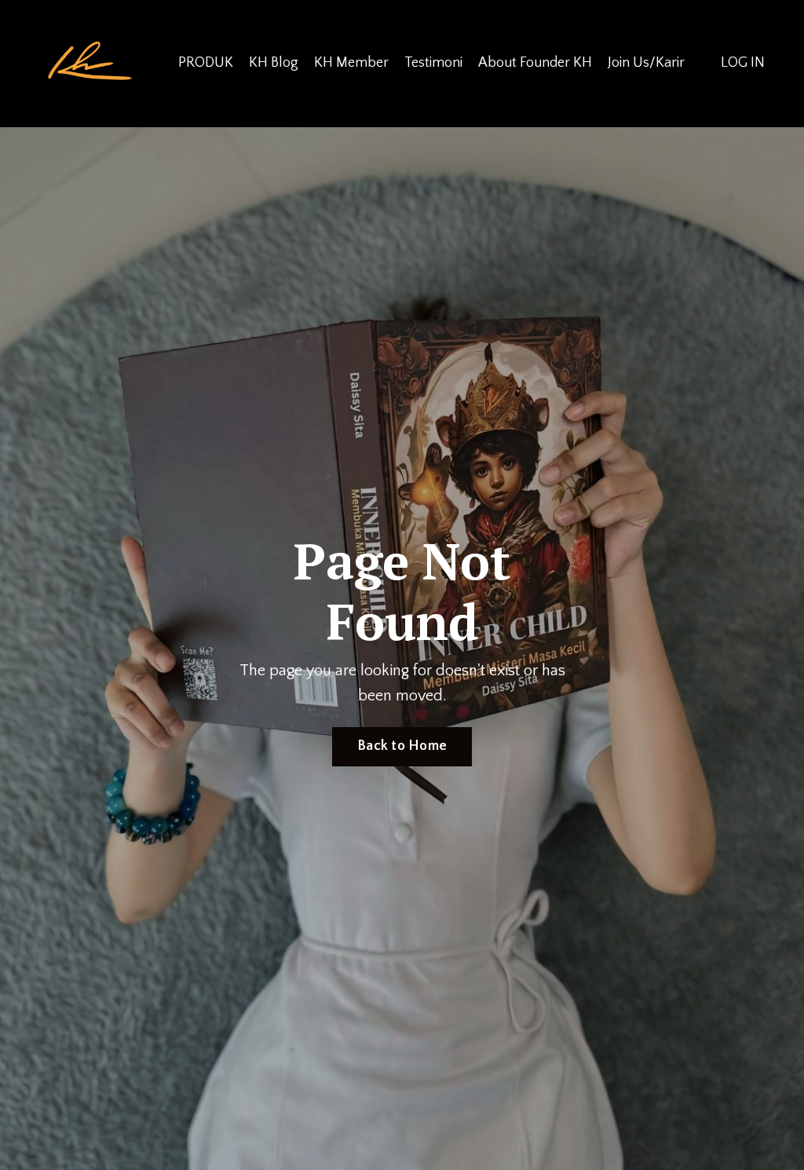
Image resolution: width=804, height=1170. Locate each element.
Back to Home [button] (402, 746)
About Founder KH (535, 63)
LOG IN (743, 63)
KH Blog (273, 63)
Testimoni (433, 63)
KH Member (351, 63)
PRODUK (205, 63)
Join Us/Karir (646, 63)
